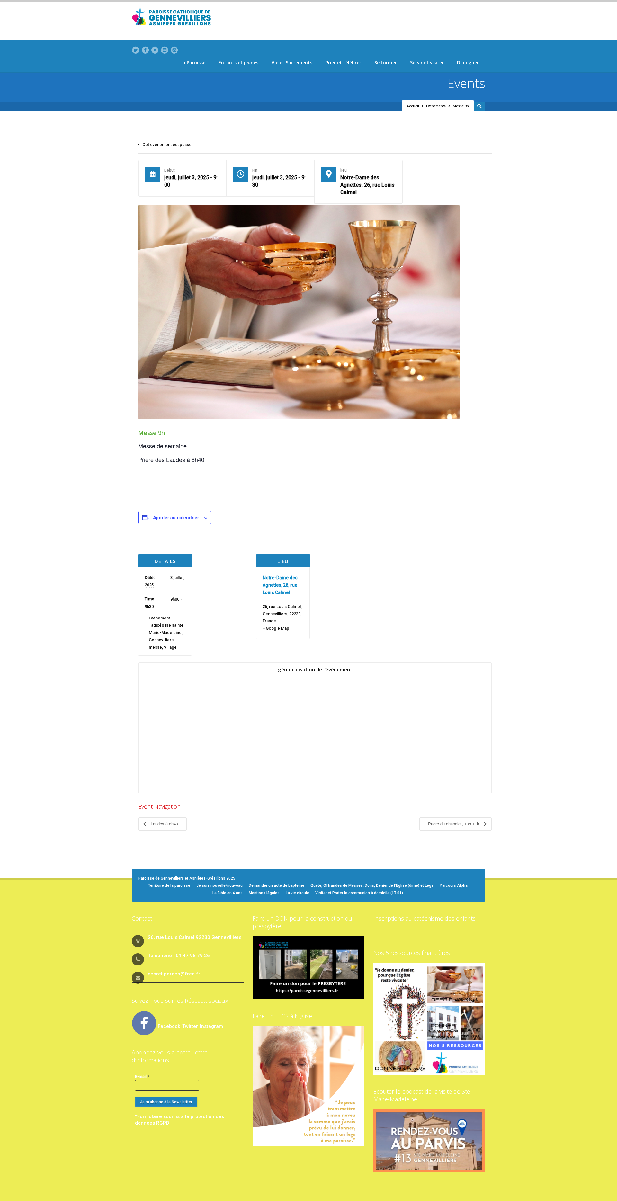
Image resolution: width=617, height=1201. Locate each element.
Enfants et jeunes (238, 62)
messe (155, 647)
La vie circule (297, 893)
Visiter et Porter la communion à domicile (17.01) (359, 893)
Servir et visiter (427, 62)
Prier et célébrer (343, 62)
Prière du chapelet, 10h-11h (454, 824)
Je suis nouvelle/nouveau (219, 885)
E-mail (142, 1076)
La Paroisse (192, 62)
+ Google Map (276, 628)
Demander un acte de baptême (276, 885)
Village (170, 647)
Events (466, 83)
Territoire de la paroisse (169, 885)
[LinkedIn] (164, 50)
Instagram (211, 1026)
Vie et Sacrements (292, 62)
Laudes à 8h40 (163, 824)
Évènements (436, 106)
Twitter (190, 1026)
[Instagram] (174, 50)
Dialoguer (468, 62)
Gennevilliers (161, 639)
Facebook (169, 1026)
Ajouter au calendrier (176, 517)
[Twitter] (135, 50)
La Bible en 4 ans (227, 893)
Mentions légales (264, 893)
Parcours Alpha (454, 885)
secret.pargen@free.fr (174, 974)
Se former (385, 62)
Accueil (413, 106)
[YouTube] (155, 50)
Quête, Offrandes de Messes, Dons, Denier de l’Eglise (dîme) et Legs (372, 885)
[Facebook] (145, 50)
